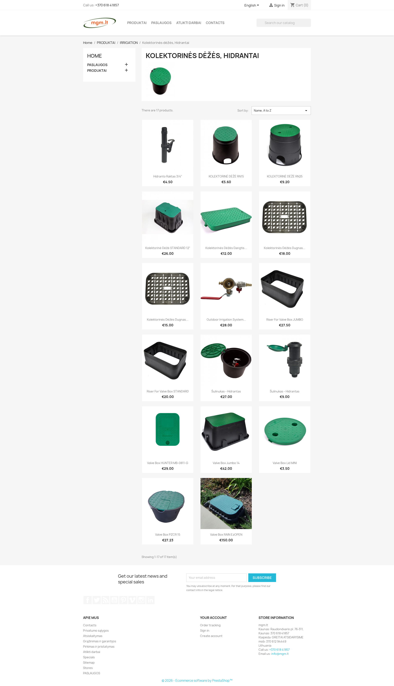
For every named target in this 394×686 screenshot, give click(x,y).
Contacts (215, 23)
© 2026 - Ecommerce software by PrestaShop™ (197, 680)
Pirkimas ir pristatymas (99, 646)
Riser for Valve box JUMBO (284, 319)
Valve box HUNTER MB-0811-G (167, 463)
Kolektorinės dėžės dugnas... (284, 248)
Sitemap (89, 662)
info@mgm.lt (280, 654)
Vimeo (132, 600)
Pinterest (123, 600)
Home (94, 55)
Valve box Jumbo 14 (226, 463)
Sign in (204, 630)
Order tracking (210, 625)
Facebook (88, 600)
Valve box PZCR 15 (167, 534)
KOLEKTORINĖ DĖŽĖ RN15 (226, 176)
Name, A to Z (281, 110)
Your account (213, 617)
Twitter (97, 600)
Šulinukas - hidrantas (226, 391)
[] (309, 25)
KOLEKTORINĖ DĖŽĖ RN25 (284, 176)
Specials (89, 657)
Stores (88, 668)
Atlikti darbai (188, 23)
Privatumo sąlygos (96, 630)
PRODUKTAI (137, 23)
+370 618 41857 (107, 5)
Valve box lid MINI (285, 463)
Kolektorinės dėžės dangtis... (226, 248)
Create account (211, 636)
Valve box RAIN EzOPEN (226, 534)
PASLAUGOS (161, 23)
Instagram (141, 600)
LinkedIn (150, 600)
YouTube (114, 600)
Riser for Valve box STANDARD (168, 391)
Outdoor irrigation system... (226, 319)
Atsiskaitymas (92, 636)
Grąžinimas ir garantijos (99, 641)
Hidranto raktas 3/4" (167, 176)
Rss (105, 600)
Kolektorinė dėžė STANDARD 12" (167, 248)
